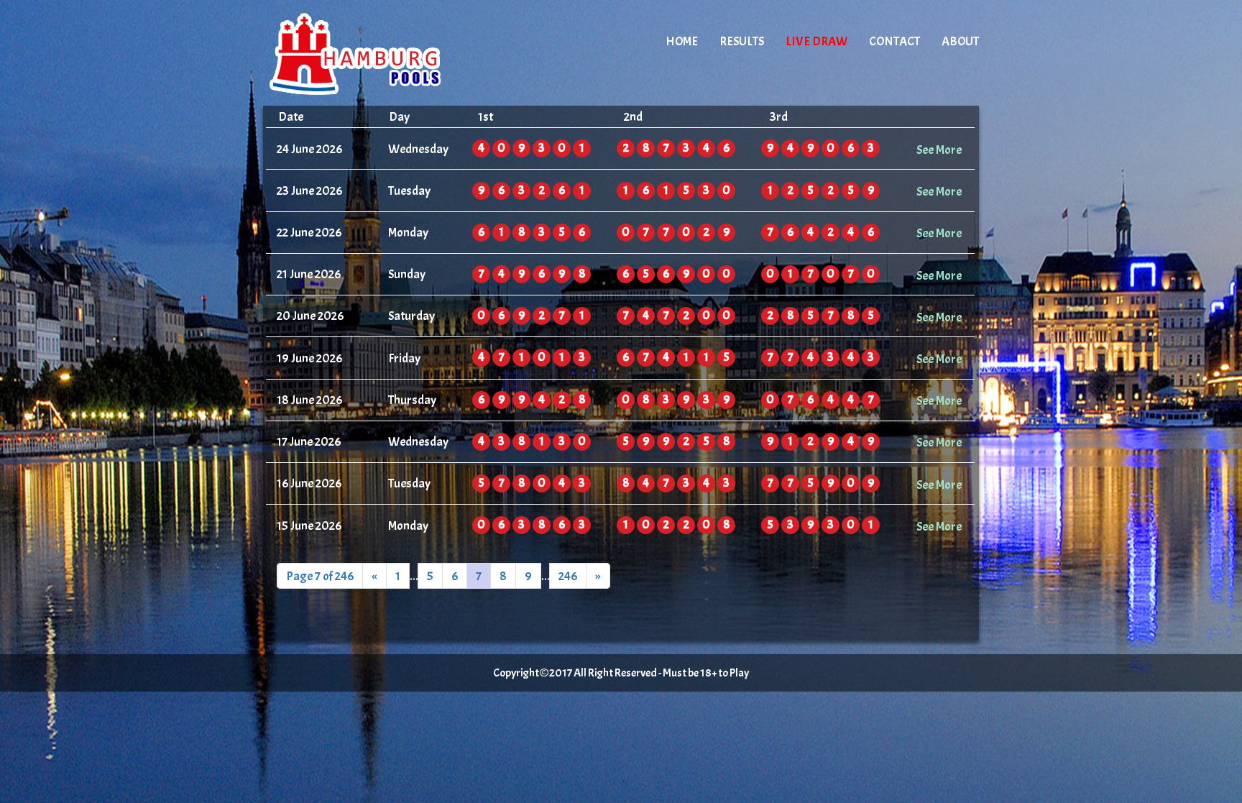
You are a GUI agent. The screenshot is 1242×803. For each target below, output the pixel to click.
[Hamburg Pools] (385, 54)
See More (939, 149)
